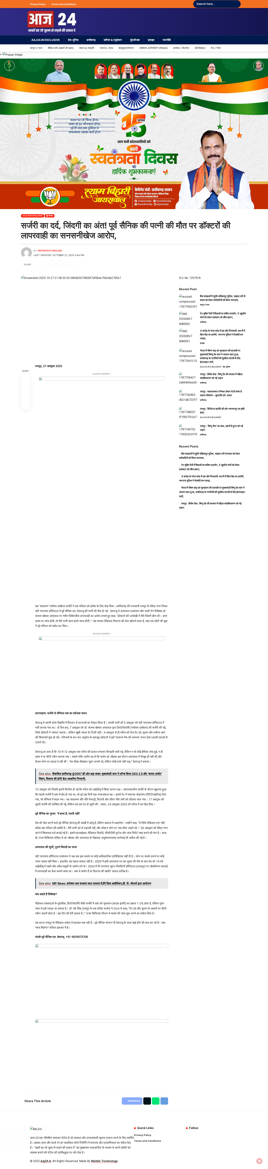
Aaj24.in (45, 1161)
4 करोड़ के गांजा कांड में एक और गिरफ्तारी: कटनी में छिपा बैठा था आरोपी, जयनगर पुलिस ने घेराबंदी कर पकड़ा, (222, 334)
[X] (192, 1135)
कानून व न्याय (204, 304)
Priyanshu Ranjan (50, 250)
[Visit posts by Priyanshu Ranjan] (26, 252)
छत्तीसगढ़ (203, 322)
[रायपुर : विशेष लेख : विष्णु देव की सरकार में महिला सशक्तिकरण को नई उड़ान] (188, 379)
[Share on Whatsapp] (52, 264)
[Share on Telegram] (60, 264)
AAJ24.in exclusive (32, 215)
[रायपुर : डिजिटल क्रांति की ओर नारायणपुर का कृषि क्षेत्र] (188, 413)
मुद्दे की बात (49, 215)
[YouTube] (196, 1135)
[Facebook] (188, 1135)
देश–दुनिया (226, 366)
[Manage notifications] (259, 1161)
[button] (68, 264)
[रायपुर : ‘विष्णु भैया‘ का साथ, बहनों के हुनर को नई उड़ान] (188, 431)
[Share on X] (44, 264)
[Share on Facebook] (37, 264)
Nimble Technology (104, 1161)
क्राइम (202, 343)
